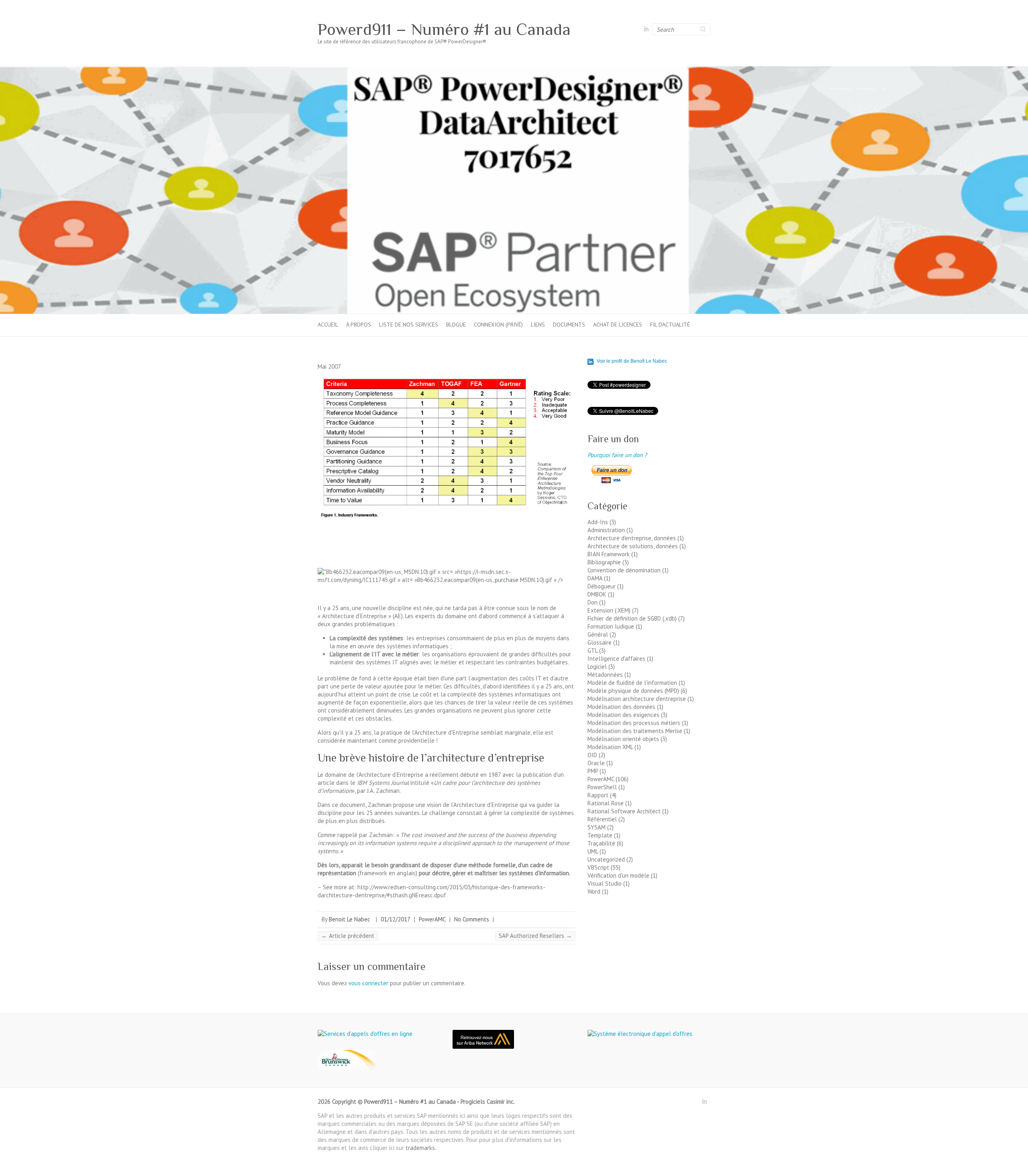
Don (592, 602)
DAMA (594, 578)
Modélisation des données (621, 707)
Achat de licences (617, 324)
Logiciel (597, 666)
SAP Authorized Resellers (535, 935)
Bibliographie (604, 562)
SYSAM (596, 827)
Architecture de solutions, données (632, 546)
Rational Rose (605, 803)
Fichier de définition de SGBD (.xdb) (632, 618)
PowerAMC (432, 919)
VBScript (598, 867)
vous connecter (368, 983)
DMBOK (596, 594)
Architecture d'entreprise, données (631, 538)
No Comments (471, 919)
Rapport (597, 795)
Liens (538, 324)
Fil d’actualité (670, 324)
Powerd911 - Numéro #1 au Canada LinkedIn (646, 29)
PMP (592, 771)
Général (597, 634)
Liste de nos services (408, 324)
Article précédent (347, 935)
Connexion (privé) (498, 324)
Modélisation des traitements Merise (634, 731)
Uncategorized (606, 859)
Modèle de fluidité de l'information (632, 682)
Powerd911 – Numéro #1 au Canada (444, 29)
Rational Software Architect (624, 811)
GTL (592, 650)
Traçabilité (601, 843)
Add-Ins (597, 522)
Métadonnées (605, 674)
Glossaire (599, 642)
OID (592, 755)
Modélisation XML (610, 747)
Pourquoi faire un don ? (617, 455)
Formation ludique (610, 626)
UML (592, 851)
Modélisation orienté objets (623, 739)
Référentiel (602, 819)
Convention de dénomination (624, 570)
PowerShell (602, 787)
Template (599, 835)
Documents (569, 324)
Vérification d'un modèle (618, 875)
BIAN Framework (608, 554)
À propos (358, 324)
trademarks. (421, 1148)
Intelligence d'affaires (616, 658)
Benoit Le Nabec (349, 919)
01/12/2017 (395, 919)
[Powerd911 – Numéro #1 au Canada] (514, 70)
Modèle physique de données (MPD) (633, 690)
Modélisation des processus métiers (633, 723)
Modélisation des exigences (623, 715)
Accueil (328, 324)
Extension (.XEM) (608, 610)
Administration (606, 530)
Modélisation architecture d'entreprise (636, 699)
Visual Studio (604, 883)
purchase (506, 580)
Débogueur (601, 586)
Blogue (456, 324)
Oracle (596, 763)
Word (593, 891)
